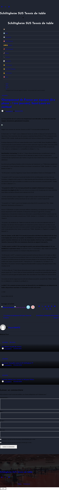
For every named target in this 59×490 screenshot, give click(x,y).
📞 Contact (6, 57)
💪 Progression (7, 73)
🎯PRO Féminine (8, 41)
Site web (2, 430)
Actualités (5, 95)
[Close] (3, 488)
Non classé (12, 342)
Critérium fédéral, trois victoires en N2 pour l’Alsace (18, 379)
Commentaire (4, 397)
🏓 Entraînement (8, 49)
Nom (1, 411)
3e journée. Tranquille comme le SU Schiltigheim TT (17, 363)
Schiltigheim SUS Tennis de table (23, 13)
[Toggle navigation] (1, 24)
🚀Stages (6, 53)
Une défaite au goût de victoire (11, 346)
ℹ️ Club (5, 33)
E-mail (2, 421)
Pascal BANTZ (9, 111)
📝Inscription (7, 61)
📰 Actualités (7, 37)
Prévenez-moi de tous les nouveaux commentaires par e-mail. (18, 439)
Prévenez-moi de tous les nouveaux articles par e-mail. (17, 442)
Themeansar (26, 484)
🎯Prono (5, 77)
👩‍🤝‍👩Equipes (7, 45)
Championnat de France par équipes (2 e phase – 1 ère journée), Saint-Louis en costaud (28, 103)
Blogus (19, 484)
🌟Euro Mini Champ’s (9, 69)
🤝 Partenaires (7, 65)
